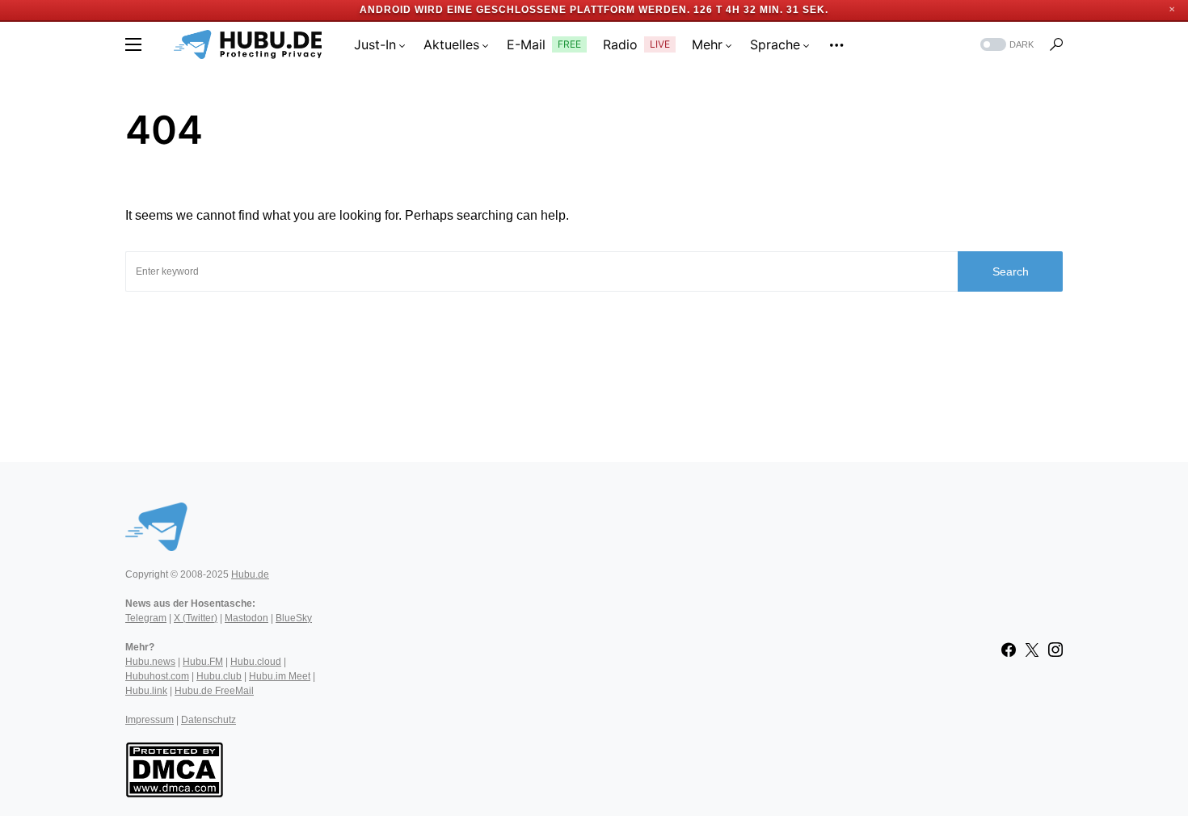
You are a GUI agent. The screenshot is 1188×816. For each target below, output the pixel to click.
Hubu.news (150, 661)
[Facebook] (1008, 649)
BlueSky (294, 618)
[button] (133, 44)
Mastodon (246, 618)
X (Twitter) (195, 618)
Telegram (145, 618)
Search (1010, 271)
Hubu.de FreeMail (214, 690)
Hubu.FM (203, 661)
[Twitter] (1032, 649)
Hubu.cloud (255, 661)
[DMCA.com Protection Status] (174, 768)
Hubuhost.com (157, 676)
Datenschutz (208, 720)
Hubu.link (146, 690)
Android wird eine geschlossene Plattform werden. (525, 9)
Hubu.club (219, 676)
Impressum (149, 720)
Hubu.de (250, 574)
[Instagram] (1055, 649)
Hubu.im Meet (279, 676)
